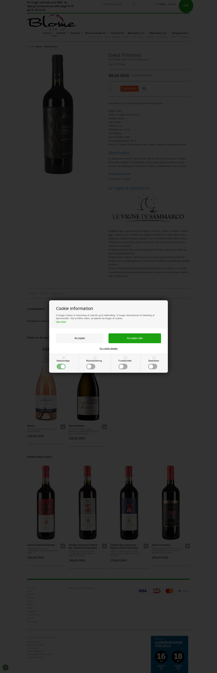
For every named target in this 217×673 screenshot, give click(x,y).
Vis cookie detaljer (109, 348)
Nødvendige (63, 360)
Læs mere (61, 321)
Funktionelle (125, 360)
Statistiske (153, 360)
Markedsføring (94, 360)
